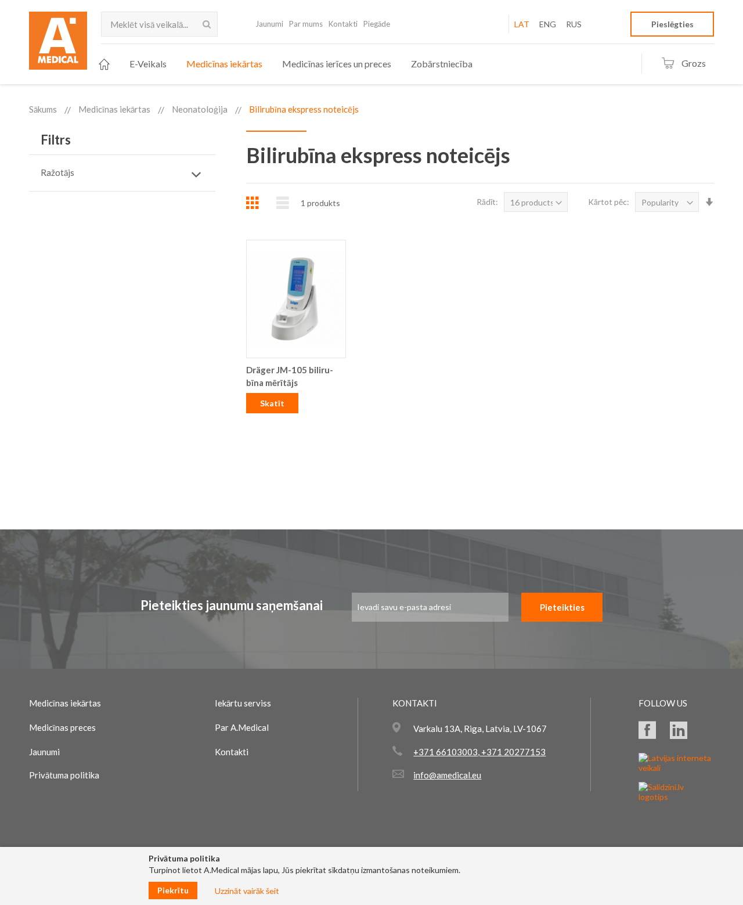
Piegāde (376, 23)
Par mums (306, 23)
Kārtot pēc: (608, 202)
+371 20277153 (512, 752)
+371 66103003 (445, 752)
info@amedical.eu (447, 775)
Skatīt (272, 403)
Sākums (43, 109)
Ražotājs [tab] (57, 172)
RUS (574, 24)
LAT (521, 24)
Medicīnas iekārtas (114, 109)
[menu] (285, 64)
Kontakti (343, 23)
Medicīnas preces (62, 727)
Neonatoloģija (200, 109)
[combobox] (159, 24)
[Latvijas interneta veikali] (676, 768)
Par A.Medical (242, 727)
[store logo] (58, 44)
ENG (547, 24)
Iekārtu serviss (243, 703)
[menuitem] (104, 64)
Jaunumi (269, 23)
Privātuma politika (64, 775)
